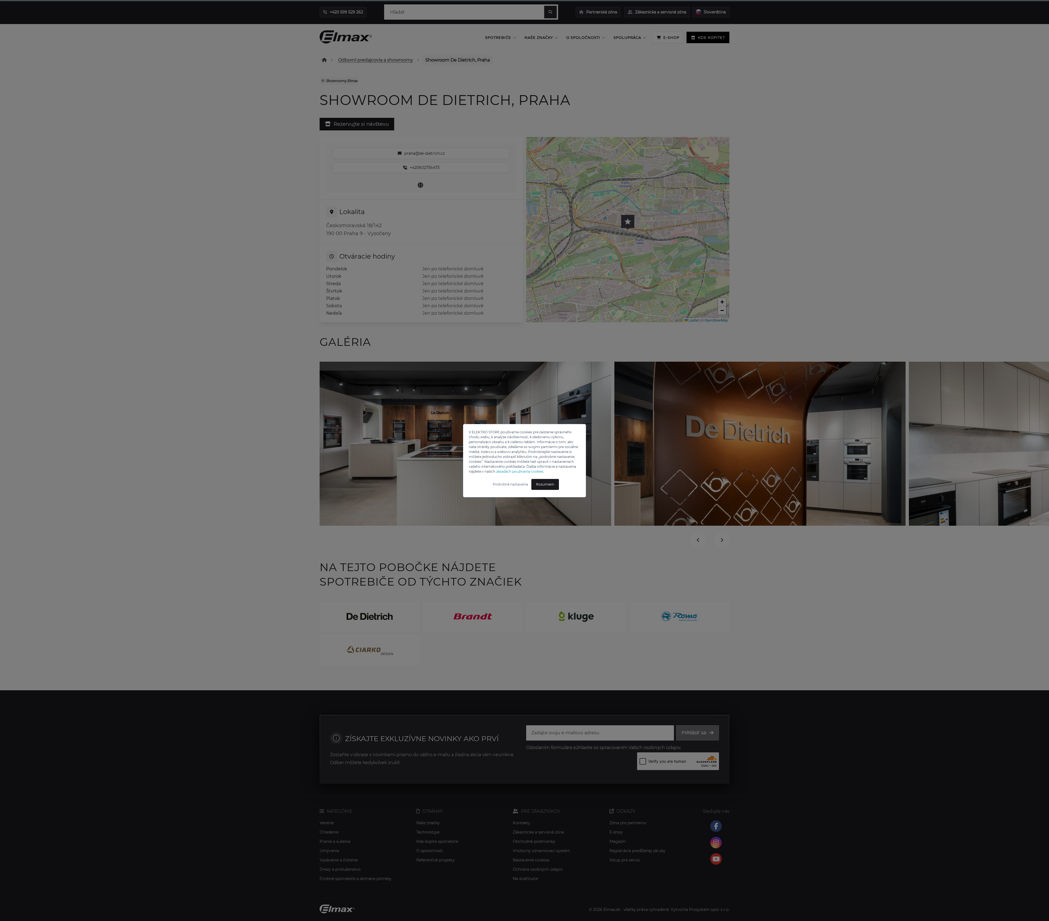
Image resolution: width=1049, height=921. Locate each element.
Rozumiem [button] (545, 484)
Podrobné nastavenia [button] (510, 484)
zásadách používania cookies (519, 471)
